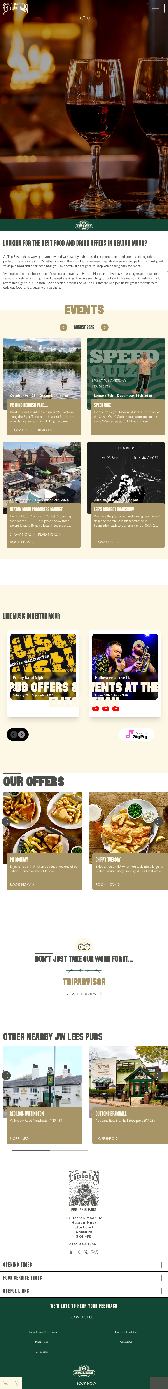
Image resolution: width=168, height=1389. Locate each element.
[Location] (16, 1383)
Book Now (86, 1383)
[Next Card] (158, 821)
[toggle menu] (155, 8)
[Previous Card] (6, 821)
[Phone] (5, 1383)
